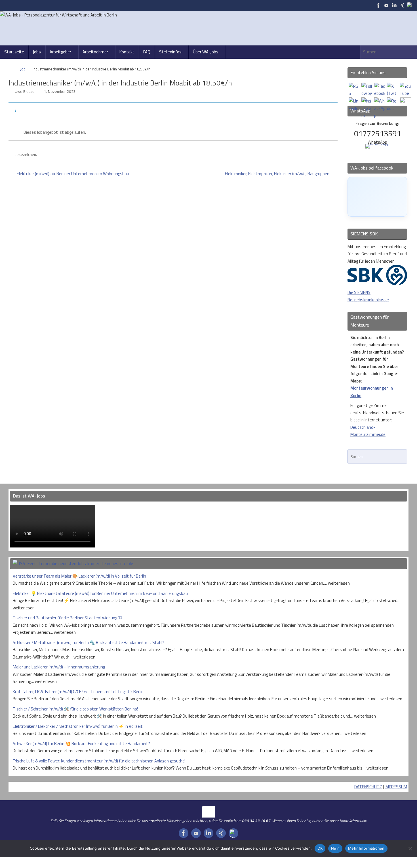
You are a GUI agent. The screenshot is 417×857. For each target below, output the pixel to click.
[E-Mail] (410, 5)
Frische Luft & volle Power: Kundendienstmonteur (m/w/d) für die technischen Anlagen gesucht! (99, 761)
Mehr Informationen (366, 848)
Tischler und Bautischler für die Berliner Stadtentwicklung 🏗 (68, 617)
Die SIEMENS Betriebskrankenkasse (368, 296)
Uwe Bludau (24, 91)
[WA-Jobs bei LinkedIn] (394, 5)
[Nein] (410, 848)
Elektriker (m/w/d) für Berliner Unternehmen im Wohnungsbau (72, 173)
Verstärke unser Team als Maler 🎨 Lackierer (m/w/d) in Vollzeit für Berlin (79, 576)
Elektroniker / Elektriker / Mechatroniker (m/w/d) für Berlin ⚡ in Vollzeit (78, 726)
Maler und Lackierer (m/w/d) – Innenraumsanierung (59, 667)
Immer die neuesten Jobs (110, 563)
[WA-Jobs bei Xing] (402, 5)
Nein (335, 848)
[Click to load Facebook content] (377, 197)
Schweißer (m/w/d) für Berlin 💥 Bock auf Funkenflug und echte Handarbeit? (81, 743)
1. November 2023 (60, 91)
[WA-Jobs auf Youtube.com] (386, 5)
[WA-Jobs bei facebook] (378, 5)
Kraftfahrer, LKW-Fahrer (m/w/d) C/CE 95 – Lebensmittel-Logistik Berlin (78, 691)
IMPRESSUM (396, 786)
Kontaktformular (353, 820)
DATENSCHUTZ (368, 786)
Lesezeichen (25, 154)
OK (320, 848)
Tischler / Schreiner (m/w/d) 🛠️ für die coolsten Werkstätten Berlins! (75, 709)
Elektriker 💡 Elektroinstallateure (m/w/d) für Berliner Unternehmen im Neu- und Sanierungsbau (100, 593)
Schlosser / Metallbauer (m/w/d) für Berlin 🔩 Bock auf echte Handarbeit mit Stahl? (88, 642)
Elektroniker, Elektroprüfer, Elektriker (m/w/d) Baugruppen (277, 173)
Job (23, 69)
